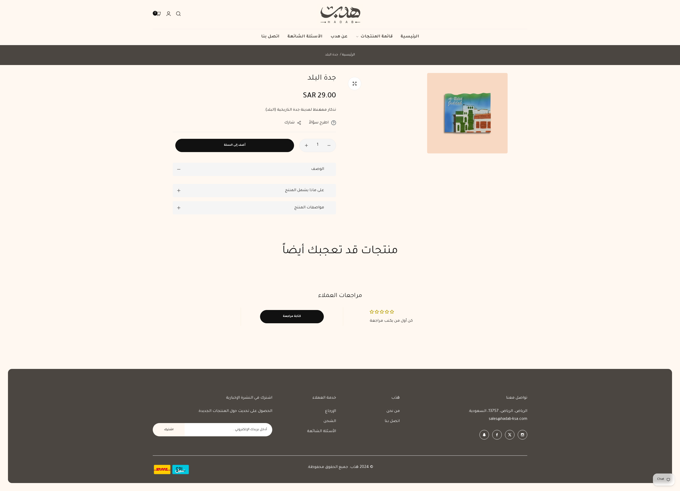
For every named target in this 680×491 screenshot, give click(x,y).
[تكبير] (354, 83)
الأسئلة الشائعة (321, 431)
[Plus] (306, 145)
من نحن (393, 411)
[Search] (178, 14)
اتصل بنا (392, 421)
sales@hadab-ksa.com (508, 419)
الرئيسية (348, 55)
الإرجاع (330, 411)
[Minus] (329, 145)
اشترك (168, 429)
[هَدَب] (340, 14)
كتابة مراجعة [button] (292, 316)
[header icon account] (168, 14)
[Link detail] (522, 435)
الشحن (330, 421)
